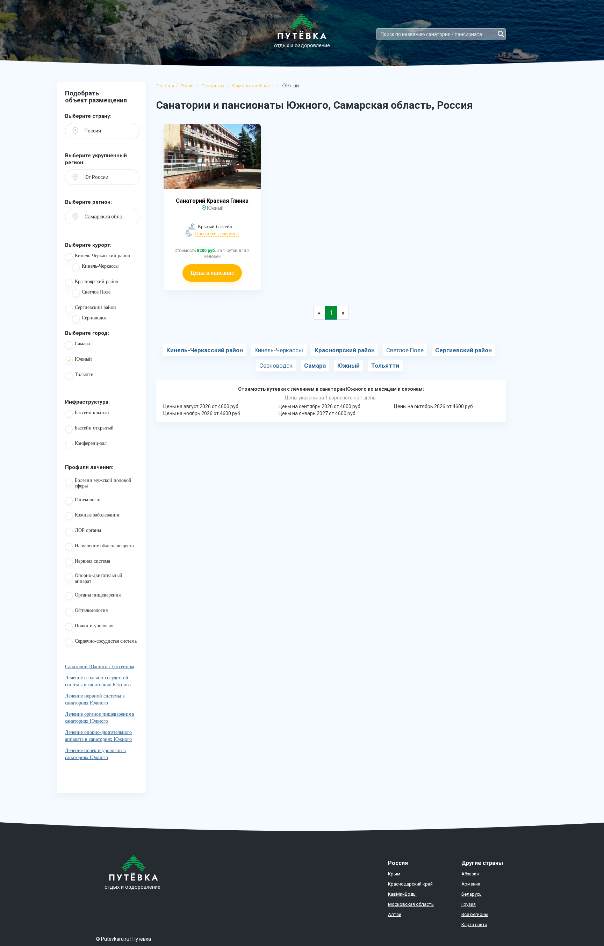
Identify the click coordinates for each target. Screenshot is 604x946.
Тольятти (84, 374)
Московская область (411, 904)
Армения (470, 884)
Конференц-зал (91, 443)
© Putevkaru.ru (112, 939)
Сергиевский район (95, 307)
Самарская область (253, 85)
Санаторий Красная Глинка (212, 200)
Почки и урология (94, 625)
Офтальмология (91, 610)
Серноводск (94, 317)
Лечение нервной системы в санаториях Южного (95, 699)
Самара (82, 343)
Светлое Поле (96, 292)
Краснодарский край (410, 884)
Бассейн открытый (94, 428)
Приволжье (213, 85)
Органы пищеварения (98, 595)
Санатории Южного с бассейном (99, 666)
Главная (165, 85)
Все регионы (474, 914)
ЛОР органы (88, 530)
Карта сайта (474, 924)
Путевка (141, 939)
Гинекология (88, 499)
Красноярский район (96, 281)
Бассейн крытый (92, 412)
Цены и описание (212, 273)
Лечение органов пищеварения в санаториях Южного (100, 718)
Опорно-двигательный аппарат (98, 578)
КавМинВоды (402, 894)
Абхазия (470, 873)
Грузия (468, 904)
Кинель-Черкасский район (102, 255)
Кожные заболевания (97, 515)
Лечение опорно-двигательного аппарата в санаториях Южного (98, 736)
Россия (188, 85)
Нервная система (92, 561)
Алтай (394, 914)
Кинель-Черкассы (100, 266)
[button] (102, 130)
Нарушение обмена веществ (104, 545)
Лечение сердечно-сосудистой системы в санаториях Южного (98, 681)
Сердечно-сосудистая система (106, 641)
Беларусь (471, 894)
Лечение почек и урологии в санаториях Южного (95, 754)
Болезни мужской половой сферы (103, 483)
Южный (83, 359)
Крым (394, 873)
